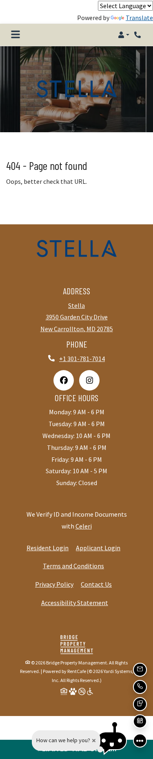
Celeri (83, 526)
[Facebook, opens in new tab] (63, 380)
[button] (123, 35)
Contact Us (96, 584)
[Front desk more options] (140, 741)
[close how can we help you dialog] (94, 740)
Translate (139, 18)
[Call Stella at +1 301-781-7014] (138, 35)
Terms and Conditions (73, 565)
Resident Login (48, 547)
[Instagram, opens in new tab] (89, 380)
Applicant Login (98, 547)
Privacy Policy (54, 584)
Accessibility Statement (74, 602)
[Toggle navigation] (15, 35)
